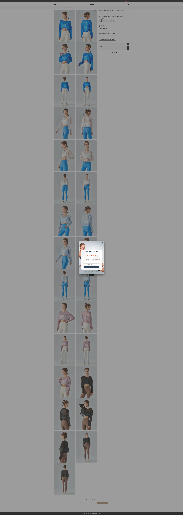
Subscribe (91, 267)
